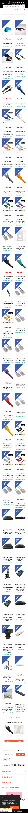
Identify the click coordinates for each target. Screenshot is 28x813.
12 (16, 717)
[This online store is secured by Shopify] (7, 759)
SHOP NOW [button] (9, 741)
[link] (9, 733)
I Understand (14, 807)
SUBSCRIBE (20, 754)
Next (19, 717)
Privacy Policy (4, 804)
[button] (8, 39)
